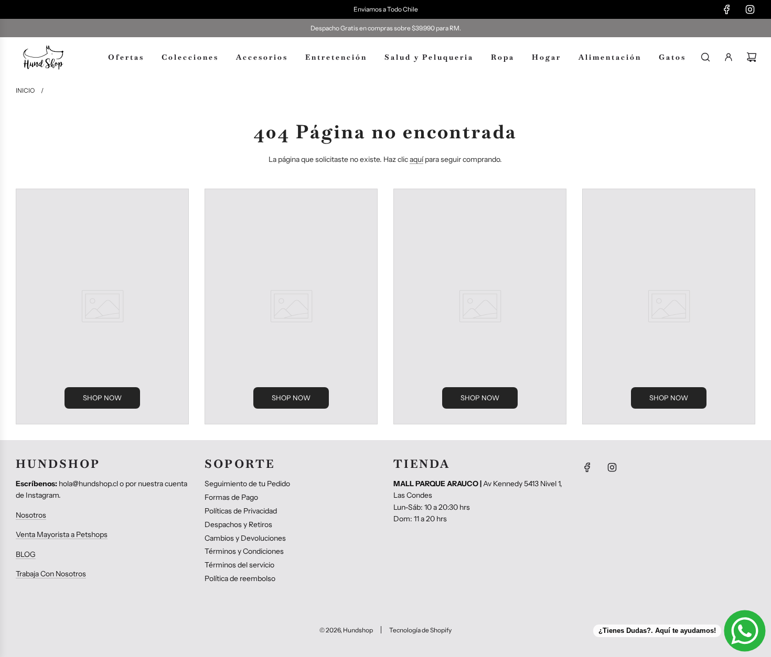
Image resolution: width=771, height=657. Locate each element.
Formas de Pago (231, 497)
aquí (416, 159)
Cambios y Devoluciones (245, 538)
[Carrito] (751, 57)
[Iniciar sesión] (728, 57)
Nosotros (31, 515)
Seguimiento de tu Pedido (247, 483)
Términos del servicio (239, 565)
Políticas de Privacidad (241, 511)
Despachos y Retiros (238, 524)
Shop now (102, 397)
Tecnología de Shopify (420, 630)
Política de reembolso (240, 578)
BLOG (26, 554)
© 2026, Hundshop (346, 630)
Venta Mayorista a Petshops (62, 534)
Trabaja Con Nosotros (51, 573)
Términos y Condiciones (244, 551)
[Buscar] (705, 57)
